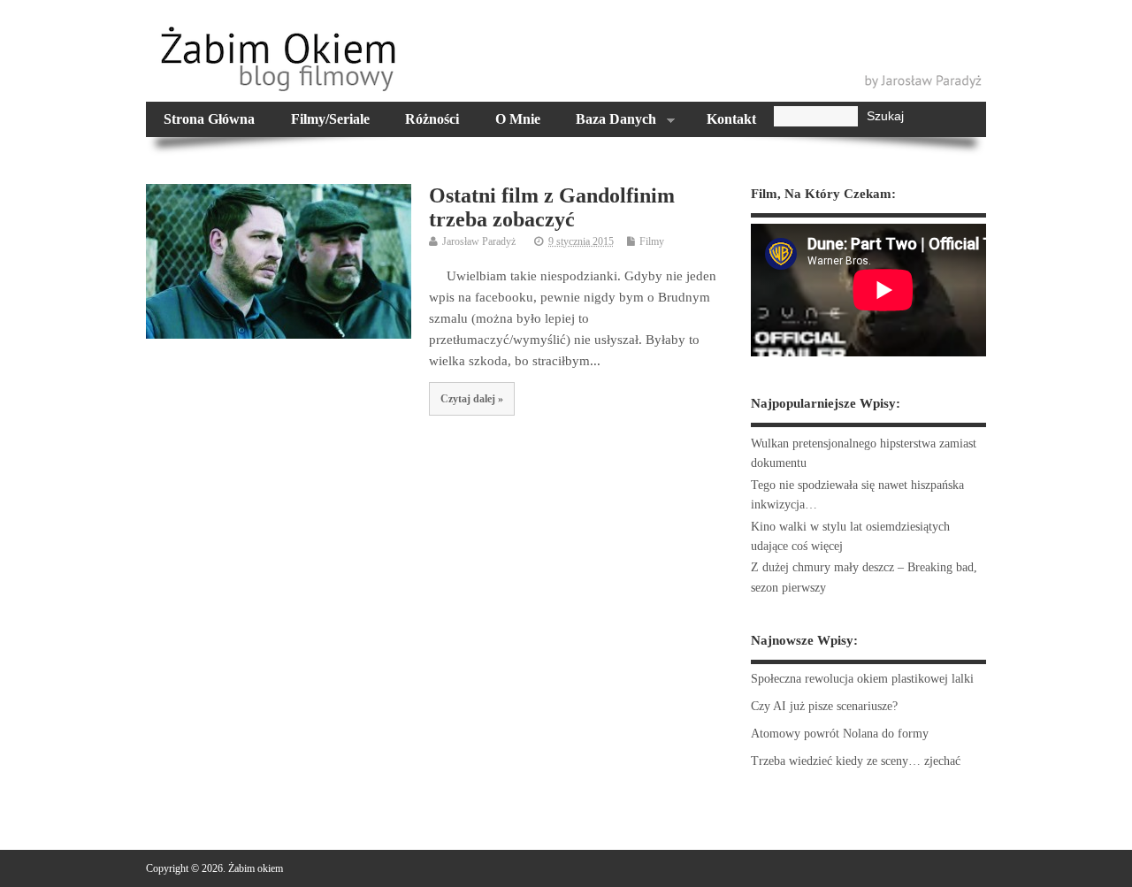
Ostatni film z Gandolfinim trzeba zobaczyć (552, 207)
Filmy (651, 241)
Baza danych (607, 121)
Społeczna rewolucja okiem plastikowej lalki (862, 678)
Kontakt (731, 119)
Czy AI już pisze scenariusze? (824, 706)
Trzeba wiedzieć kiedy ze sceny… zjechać (855, 761)
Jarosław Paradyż (479, 241)
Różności (432, 119)
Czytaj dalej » (471, 399)
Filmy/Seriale (330, 119)
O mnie (517, 119)
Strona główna (209, 119)
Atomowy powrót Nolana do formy (840, 733)
